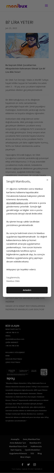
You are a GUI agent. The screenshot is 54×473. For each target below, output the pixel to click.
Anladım (27, 290)
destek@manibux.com (17, 202)
